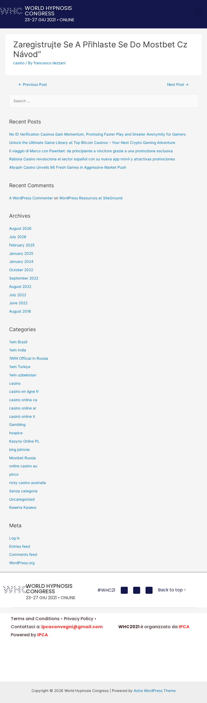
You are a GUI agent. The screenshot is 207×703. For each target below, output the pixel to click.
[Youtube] (136, 590)
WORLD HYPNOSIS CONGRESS (48, 10)
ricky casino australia (27, 483)
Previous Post (32, 84)
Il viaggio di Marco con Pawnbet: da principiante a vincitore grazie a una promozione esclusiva (91, 151)
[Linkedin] (149, 590)
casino (19, 63)
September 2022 (23, 278)
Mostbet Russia (22, 458)
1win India (17, 350)
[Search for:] (103, 101)
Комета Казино (22, 507)
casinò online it (22, 416)
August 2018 (20, 311)
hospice (16, 433)
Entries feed (19, 546)
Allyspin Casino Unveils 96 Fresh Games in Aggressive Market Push (67, 167)
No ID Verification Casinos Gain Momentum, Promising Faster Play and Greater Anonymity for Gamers (97, 134)
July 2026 (17, 237)
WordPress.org (21, 563)
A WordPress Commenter (31, 198)
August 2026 (20, 228)
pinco (14, 474)
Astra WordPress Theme (155, 690)
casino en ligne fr (24, 391)
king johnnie (19, 449)
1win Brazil (18, 342)
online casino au (23, 466)
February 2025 (21, 245)
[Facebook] (124, 590)
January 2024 (21, 261)
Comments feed (23, 554)
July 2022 (17, 295)
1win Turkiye (19, 367)
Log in (14, 538)
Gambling (17, 424)
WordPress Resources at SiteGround (90, 198)
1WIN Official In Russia (28, 358)
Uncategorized (21, 499)
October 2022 (21, 270)
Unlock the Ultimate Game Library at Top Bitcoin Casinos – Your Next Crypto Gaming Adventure (92, 142)
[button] (198, 12)
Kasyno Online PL (24, 441)
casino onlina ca (23, 400)
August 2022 (20, 286)
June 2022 (18, 303)
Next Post (178, 84)
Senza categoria (23, 491)
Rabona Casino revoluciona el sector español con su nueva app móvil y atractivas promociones (92, 159)
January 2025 (21, 253)
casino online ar (22, 408)
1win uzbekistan (22, 375)
